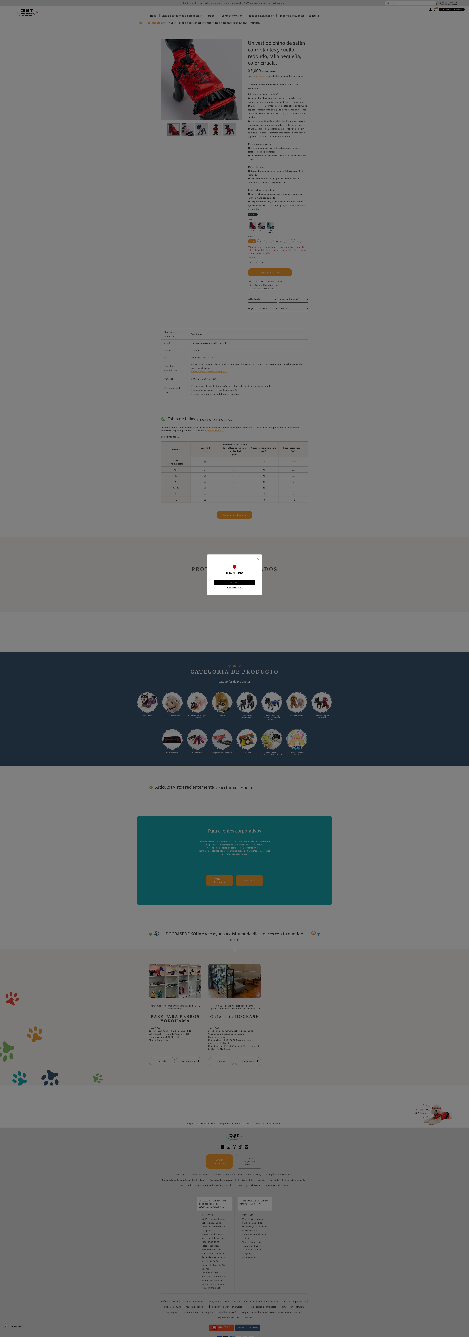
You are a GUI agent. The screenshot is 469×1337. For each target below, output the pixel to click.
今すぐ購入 (234, 582)
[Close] (258, 559)
